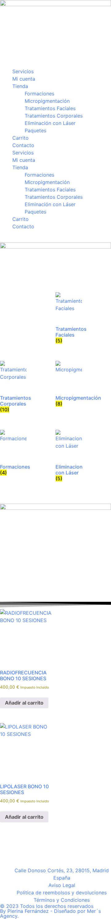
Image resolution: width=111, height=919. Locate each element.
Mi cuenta (23, 79)
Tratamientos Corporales (54, 116)
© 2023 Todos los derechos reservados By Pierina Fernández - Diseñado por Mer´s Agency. (50, 911)
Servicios (23, 71)
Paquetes (35, 130)
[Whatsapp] (24, 849)
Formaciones (39, 93)
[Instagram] (7, 849)
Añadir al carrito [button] (24, 703)
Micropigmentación (47, 101)
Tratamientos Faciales (50, 108)
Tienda (20, 86)
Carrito (20, 138)
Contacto (23, 145)
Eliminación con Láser (50, 123)
